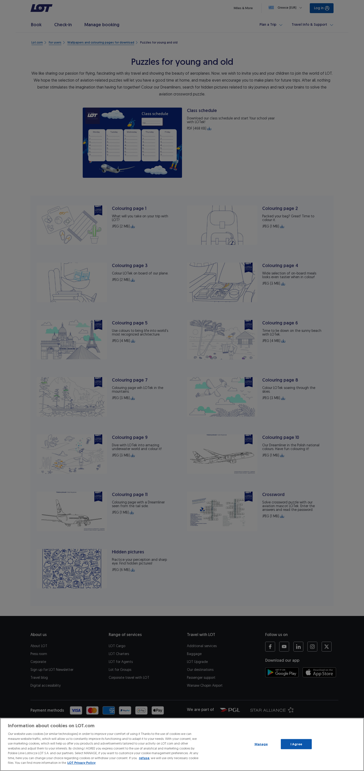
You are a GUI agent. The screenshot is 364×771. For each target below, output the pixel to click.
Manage (261, 744)
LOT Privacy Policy (81, 763)
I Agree (296, 744)
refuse (144, 758)
